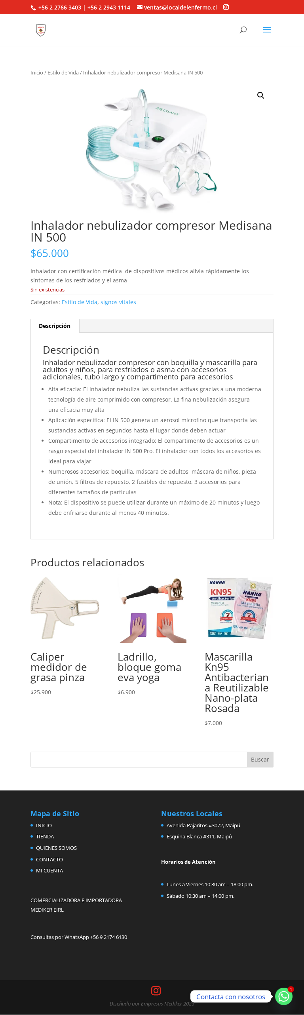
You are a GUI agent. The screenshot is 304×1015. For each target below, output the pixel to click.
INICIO (44, 825)
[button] (261, 95)
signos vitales (118, 302)
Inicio (36, 72)
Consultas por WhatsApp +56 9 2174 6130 (78, 937)
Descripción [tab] (54, 325)
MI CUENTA (49, 870)
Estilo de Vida (63, 72)
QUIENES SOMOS (56, 847)
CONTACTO (49, 859)
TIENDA (45, 836)
